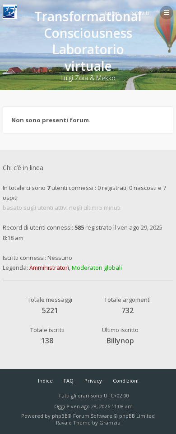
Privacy (93, 380)
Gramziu (109, 422)
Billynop (120, 341)
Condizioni (126, 380)
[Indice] (10, 12)
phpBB (60, 415)
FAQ (69, 380)
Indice (45, 380)
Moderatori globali (97, 267)
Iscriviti (139, 13)
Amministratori (49, 267)
